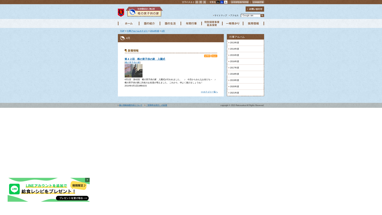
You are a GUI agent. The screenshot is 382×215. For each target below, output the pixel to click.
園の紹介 (149, 23)
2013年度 (234, 42)
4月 (163, 31)
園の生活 (170, 23)
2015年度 (234, 55)
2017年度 (234, 67)
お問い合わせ (255, 9)
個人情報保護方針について (130, 105)
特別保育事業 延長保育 (211, 23)
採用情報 (253, 23)
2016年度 (234, 61)
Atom (214, 56)
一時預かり (232, 23)
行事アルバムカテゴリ (137, 31)
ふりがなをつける (239, 2)
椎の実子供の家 (132, 62)
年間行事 (191, 23)
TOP (122, 31)
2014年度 (154, 31)
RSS (207, 56)
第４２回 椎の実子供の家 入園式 (145, 59)
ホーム (128, 23)
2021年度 (234, 93)
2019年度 (234, 80)
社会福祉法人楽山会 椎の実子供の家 (143, 11)
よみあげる (258, 2)
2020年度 (234, 86)
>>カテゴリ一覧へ (209, 92)
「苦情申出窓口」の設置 (156, 105)
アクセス (234, 15)
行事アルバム (237, 37)
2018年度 (234, 74)
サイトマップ (220, 15)
